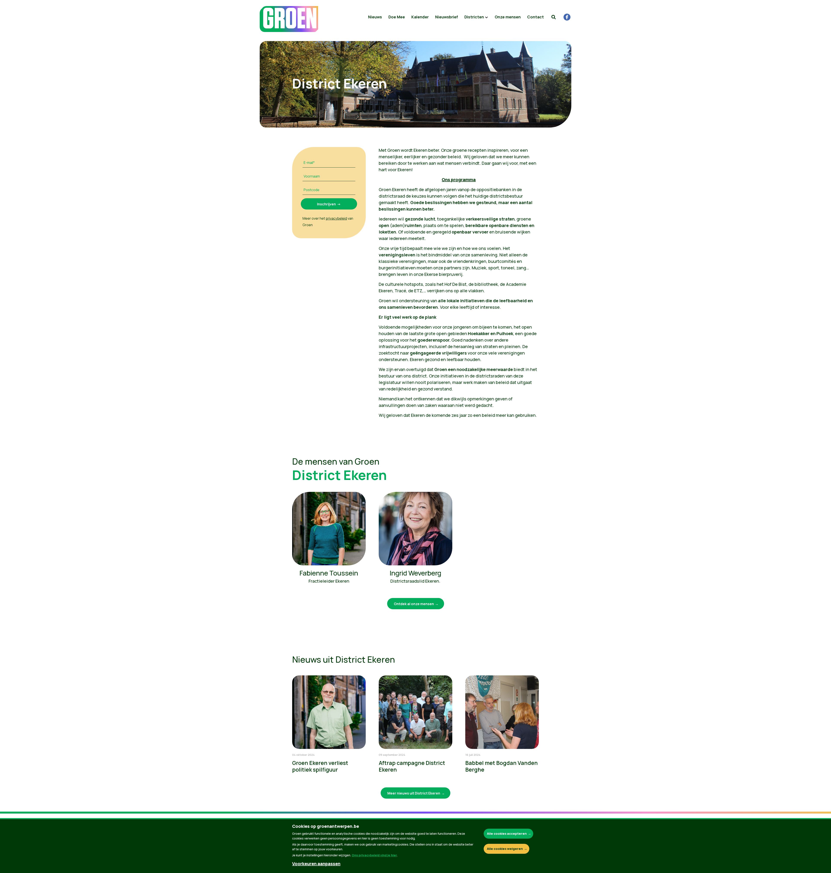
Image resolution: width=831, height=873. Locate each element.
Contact (535, 16)
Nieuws (375, 16)
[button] (553, 17)
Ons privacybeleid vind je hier (374, 855)
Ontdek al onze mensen (414, 603)
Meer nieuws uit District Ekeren (413, 793)
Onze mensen (508, 16)
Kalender (420, 16)
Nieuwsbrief (446, 16)
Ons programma (459, 179)
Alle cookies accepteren (507, 833)
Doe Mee (396, 16)
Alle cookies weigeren (505, 848)
